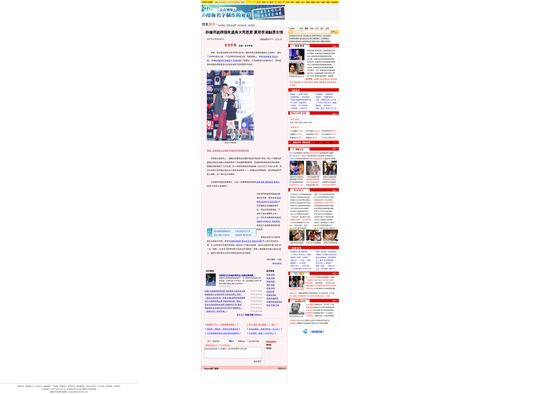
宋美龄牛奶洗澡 (295, 41)
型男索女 (309, 316)
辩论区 (268, 348)
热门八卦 (309, 277)
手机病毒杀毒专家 (302, 159)
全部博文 (117, 386)
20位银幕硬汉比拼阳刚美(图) (324, 288)
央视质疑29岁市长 (296, 36)
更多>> (335, 46)
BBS (328, 2)
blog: (309, 56)
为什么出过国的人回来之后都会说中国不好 (313, 320)
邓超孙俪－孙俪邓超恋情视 (325, 51)
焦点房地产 (236, 2)
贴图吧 (292, 138)
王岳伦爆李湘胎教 (299, 228)
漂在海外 (293, 320)
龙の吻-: (310, 59)
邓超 (296, 123)
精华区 (268, 345)
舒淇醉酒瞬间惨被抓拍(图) (324, 206)
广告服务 (55, 386)
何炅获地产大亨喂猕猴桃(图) (301, 194)
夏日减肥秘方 (315, 38)
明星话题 (309, 288)
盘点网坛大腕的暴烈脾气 (299, 211)
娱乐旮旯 (309, 310)
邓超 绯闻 (270, 288)
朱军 (291, 82)
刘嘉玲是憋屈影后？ (296, 62)
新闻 (301, 29)
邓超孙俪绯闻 (272, 298)
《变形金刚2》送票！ (301, 225)
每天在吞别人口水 (296, 316)
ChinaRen (222, 2)
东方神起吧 (326, 134)
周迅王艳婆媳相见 (313, 182)
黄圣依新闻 (236, 241)
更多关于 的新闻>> (249, 315)
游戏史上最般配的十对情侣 (324, 223)
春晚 (328, 82)
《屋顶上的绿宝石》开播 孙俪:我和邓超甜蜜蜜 (225, 298)
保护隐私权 (80, 386)
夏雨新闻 (269, 182)
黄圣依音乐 (246, 241)
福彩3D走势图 (330, 159)
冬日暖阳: (310, 53)
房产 (292, 2)
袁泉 (310, 123)
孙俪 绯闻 (270, 275)
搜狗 (242, 2)
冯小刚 (322, 79)
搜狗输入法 (30, 386)
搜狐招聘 (47, 386)
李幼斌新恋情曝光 (329, 179)
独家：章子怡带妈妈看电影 (324, 194)
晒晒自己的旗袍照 (304, 323)
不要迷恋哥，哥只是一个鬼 (324, 305)
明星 (293, 85)
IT (283, 2)
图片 (322, 29)
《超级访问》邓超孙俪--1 (216, 311)
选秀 (306, 82)
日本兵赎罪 (326, 36)
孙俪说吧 (237, 60)
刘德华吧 (309, 134)
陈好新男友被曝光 (329, 185)
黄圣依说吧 (257, 241)
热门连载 (293, 296)
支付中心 (38, 386)
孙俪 (291, 123)
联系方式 (71, 386)
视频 (308, 2)
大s (302, 82)
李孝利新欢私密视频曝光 (323, 214)
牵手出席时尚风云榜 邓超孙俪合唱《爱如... (223, 301)
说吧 (327, 29)
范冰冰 (310, 82)
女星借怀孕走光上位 (296, 77)
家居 (298, 2)
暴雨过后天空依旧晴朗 (319, 323)
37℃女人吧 (326, 138)
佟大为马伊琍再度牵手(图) (324, 197)
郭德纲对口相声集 (302, 153)
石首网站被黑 (294, 38)
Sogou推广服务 (211, 368)
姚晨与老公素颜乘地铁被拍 (300, 206)
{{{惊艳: (310, 68)
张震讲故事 (324, 153)
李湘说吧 (275, 221)
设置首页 (20, 386)
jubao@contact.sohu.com (78, 392)
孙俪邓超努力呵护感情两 (325, 73)
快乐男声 (333, 79)
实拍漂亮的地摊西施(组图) (324, 208)
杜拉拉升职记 (314, 153)
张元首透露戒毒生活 (324, 225)
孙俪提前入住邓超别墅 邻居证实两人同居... (223, 294)
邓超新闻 (267, 56)
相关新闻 (251, 25)
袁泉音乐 (265, 202)
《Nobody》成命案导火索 (300, 217)
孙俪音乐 (228, 60)
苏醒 (320, 82)
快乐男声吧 (326, 131)
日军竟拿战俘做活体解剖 (299, 208)
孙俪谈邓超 (271, 295)
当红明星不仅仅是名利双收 (324, 310)
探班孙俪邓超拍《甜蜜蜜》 (325, 76)
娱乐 (271, 2)
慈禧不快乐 (316, 41)
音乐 (317, 29)
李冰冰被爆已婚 (313, 177)
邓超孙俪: (310, 51)
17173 (229, 2)
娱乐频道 (221, 25)
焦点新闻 (309, 305)
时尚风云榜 (242, 25)
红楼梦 (331, 153)
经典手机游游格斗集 (316, 159)
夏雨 (300, 123)
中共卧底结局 (306, 41)
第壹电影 (309, 283)
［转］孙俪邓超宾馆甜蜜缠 (325, 70)
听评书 (291, 153)
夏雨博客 (261, 182)
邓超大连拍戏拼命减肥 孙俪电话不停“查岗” (223, 304)
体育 (264, 2)
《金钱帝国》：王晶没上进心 (325, 283)
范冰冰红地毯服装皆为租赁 (300, 203)
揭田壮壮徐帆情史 (296, 177)
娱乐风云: (310, 73)
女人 (303, 2)
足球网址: (310, 70)
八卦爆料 (309, 280)
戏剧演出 (293, 293)
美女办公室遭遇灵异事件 (299, 214)
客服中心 (63, 386)
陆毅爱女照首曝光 (329, 182)
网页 (306, 29)
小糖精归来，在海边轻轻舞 (324, 316)
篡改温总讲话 (304, 38)
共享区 (291, 159)
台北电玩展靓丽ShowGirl (299, 223)
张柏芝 (316, 82)
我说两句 (335, 2)
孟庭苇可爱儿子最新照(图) (324, 217)
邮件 (318, 2)
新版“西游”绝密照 (296, 243)
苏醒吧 (292, 134)
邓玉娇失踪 (307, 36)
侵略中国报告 (325, 41)
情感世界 (309, 313)
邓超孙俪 (270, 291)
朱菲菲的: (310, 62)
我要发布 (282, 368)
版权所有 (93, 389)
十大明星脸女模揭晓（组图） (325, 277)
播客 (313, 2)
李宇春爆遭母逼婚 (296, 182)
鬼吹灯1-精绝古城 (302, 156)
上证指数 (293, 131)
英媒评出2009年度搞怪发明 (324, 307)
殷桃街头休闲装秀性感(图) (300, 200)
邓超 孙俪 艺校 (272, 305)
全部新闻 (108, 386)
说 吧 (304, 113)
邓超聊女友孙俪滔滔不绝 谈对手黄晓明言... (223, 308)
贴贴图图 (309, 307)
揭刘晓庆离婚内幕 (313, 179)
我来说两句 (265, 39)
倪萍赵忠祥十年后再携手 (323, 200)
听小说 (291, 156)
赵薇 (295, 82)
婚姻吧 (308, 138)
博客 (323, 2)
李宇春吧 (309, 131)
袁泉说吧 (273, 202)
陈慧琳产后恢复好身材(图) (300, 197)
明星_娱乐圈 (231, 25)
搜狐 (216, 2)
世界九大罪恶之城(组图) (323, 211)
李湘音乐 (267, 221)
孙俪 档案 (270, 278)
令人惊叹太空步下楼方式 (326, 228)
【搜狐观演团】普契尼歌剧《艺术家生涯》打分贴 (315, 293)
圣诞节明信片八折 (296, 185)
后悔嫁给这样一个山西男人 (324, 313)
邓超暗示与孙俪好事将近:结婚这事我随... (237, 275)
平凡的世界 (320, 156)
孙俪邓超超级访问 (274, 302)
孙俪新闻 (220, 60)
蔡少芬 (327, 79)
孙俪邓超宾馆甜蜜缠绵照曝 (325, 53)
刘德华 (316, 79)
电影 (299, 82)
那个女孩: (310, 76)
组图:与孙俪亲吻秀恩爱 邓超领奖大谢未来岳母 (225, 291)
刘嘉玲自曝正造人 (313, 185)
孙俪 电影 (270, 281)
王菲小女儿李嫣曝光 (313, 243)
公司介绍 (100, 386)
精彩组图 (309, 286)
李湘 (332, 82)
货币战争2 (329, 156)
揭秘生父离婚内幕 (329, 177)
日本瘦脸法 (324, 38)
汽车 (287, 2)
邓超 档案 (270, 285)
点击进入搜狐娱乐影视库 (323, 220)
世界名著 (312, 156)
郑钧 (324, 82)
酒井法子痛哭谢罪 (330, 243)
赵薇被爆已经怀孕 (296, 179)
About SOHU (91, 386)
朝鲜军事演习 (317, 36)
